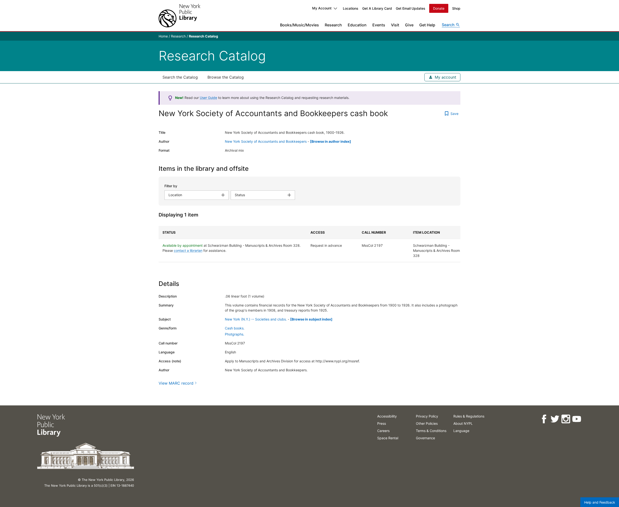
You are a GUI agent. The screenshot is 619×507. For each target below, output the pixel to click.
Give (409, 24)
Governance (425, 438)
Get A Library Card (377, 8)
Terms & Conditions (431, 431)
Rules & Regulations (468, 416)
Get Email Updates (410, 8)
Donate (438, 8)
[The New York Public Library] (179, 15)
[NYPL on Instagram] (565, 419)
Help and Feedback (599, 502)
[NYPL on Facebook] (544, 419)
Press (381, 423)
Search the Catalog (180, 77)
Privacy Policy (427, 416)
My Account (322, 8)
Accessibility (387, 416)
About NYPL (463, 423)
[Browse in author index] (330, 141)
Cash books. (234, 328)
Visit (395, 24)
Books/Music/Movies (299, 24)
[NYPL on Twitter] (555, 419)
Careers (383, 431)
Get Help (427, 24)
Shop (456, 8)
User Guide (208, 98)
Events (378, 24)
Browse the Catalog (225, 77)
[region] (309, 244)
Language (461, 431)
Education (357, 24)
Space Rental (387, 438)
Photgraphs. (234, 334)
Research (333, 24)
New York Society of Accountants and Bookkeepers (266, 141)
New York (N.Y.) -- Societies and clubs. (256, 319)
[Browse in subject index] (311, 319)
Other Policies (427, 423)
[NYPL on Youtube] (576, 419)
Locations (350, 8)
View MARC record (176, 383)
